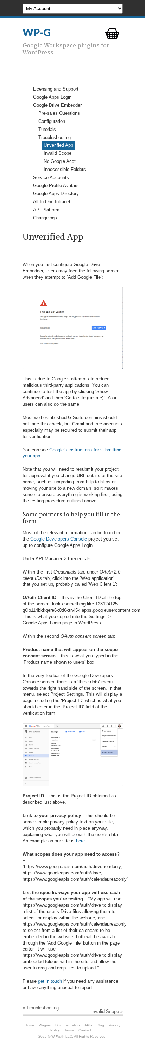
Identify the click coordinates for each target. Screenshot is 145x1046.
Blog (100, 1025)
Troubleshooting (54, 137)
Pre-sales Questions (59, 113)
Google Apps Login (52, 97)
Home (29, 1025)
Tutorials (47, 129)
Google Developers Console (58, 539)
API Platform (46, 209)
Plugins (45, 1025)
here (80, 840)
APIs (88, 1025)
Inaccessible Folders (65, 169)
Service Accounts (51, 177)
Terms (69, 1030)
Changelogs (45, 217)
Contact (84, 1030)
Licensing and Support (55, 89)
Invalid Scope (57, 153)
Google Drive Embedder (57, 105)
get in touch (50, 981)
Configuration (51, 121)
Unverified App (58, 145)
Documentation (67, 1025)
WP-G (37, 32)
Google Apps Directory (56, 193)
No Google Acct (60, 161)
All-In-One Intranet (51, 201)
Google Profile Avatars (56, 185)
